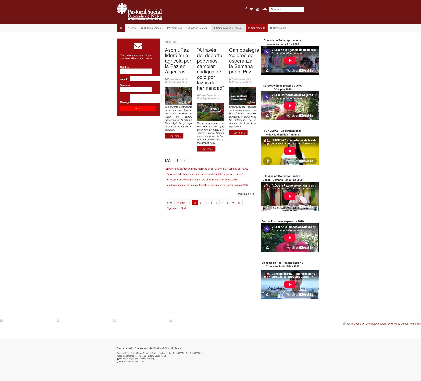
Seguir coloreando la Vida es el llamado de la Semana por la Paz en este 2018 (207, 185)
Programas (176, 27)
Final (183, 208)
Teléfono (125, 85)
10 (239, 202)
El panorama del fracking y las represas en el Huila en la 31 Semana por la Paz (207, 168)
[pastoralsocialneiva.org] (139, 11)
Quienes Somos (152, 27)
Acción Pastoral (199, 27)
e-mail (123, 79)
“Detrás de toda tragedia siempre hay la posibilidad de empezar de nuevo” (204, 174)
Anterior (181, 202)
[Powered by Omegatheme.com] (382, 323)
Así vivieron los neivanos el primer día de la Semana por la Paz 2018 (201, 179)
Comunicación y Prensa (229, 27)
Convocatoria (258, 27)
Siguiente (172, 208)
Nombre (124, 66)
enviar (138, 108)
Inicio (133, 27)
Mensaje (124, 102)
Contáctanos (279, 27)
